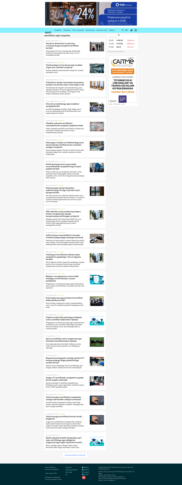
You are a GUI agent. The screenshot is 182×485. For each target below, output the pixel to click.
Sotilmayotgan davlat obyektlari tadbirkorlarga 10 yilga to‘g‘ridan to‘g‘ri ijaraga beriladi (63, 190)
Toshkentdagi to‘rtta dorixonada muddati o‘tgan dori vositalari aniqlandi (64, 66)
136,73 (118, 47)
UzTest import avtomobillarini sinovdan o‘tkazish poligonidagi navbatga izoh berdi (64, 236)
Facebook (86, 469)
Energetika (60, 394)
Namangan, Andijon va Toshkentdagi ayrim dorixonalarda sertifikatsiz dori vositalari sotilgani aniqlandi (65, 144)
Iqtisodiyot (62, 62)
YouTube (85, 474)
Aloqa (123, 104)
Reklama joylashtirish (72, 469)
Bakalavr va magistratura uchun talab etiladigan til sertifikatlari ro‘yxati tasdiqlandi (62, 278)
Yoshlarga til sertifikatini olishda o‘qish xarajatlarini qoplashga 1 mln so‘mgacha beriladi (63, 257)
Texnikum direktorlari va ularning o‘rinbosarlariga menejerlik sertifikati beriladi (62, 45)
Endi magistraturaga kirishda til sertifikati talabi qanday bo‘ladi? (64, 299)
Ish (66, 474)
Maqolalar (67, 30)
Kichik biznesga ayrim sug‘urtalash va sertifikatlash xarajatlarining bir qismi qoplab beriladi (63, 166)
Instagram (86, 472)
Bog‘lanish (69, 467)
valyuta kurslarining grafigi (115, 51)
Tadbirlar (112, 30)
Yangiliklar (58, 30)
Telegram (86, 467)
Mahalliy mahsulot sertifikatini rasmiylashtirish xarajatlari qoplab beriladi (64, 124)
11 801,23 (119, 40)
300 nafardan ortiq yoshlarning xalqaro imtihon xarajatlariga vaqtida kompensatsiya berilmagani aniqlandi (63, 213)
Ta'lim (60, 41)
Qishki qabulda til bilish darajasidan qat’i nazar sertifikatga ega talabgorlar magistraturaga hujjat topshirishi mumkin (64, 440)
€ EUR (111, 44)
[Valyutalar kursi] (131, 30)
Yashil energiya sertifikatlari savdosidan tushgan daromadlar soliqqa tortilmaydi (63, 398)
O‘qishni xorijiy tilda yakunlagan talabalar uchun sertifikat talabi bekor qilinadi (64, 318)
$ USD (111, 40)
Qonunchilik (62, 101)
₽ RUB (111, 47)
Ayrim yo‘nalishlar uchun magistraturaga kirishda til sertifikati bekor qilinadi (64, 340)
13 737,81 (119, 44)
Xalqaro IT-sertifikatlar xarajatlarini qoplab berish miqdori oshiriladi (65, 379)
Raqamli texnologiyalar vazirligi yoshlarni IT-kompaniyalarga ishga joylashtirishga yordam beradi (65, 360)
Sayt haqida (69, 472)
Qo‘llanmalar (90, 30)
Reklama (110, 104)
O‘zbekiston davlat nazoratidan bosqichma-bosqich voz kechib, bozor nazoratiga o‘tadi (65, 83)
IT (58, 355)
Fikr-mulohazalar (78, 30)
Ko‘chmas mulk (102, 30)
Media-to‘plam (117, 104)
